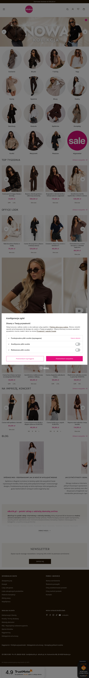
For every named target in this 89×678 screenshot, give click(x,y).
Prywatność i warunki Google (46, 331)
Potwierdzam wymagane (25, 359)
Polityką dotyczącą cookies (59, 327)
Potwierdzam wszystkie (64, 359)
